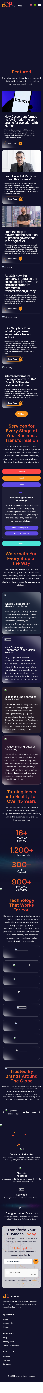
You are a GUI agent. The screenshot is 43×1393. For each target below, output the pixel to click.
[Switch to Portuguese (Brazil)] (35, 4)
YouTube (6, 1360)
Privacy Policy (8, 1342)
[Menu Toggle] (39, 4)
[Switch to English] (31, 4)
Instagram (7, 1364)
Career (6, 1327)
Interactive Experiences (21, 528)
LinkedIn (6, 1356)
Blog (5, 1338)
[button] (3, 1112)
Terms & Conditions (11, 1345)
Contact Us (8, 1323)
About (5, 1319)
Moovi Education (21, 533)
